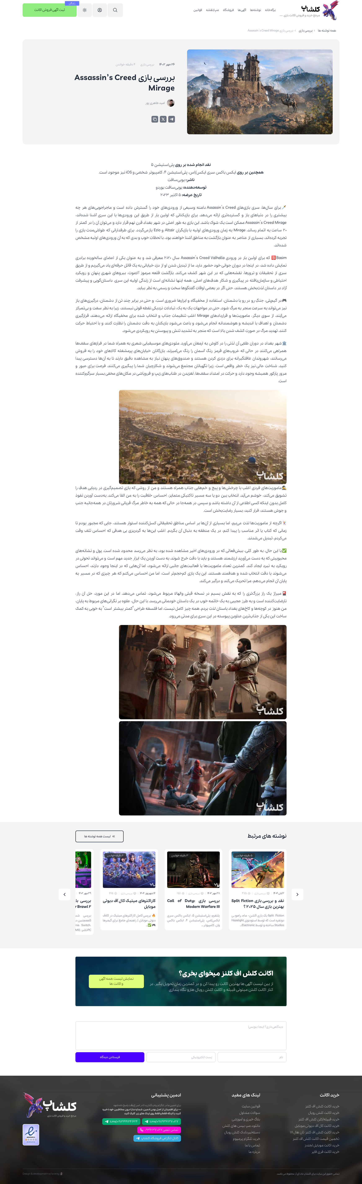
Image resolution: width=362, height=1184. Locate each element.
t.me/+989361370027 (164, 1121)
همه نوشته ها (327, 30)
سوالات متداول (249, 1112)
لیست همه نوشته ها (97, 836)
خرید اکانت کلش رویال (323, 1112)
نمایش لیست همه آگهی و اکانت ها (116, 981)
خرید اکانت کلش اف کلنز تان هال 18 (314, 1132)
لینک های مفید (246, 1095)
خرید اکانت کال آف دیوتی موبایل (317, 1125)
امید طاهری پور (155, 103)
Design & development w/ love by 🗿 (43, 1174)
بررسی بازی (306, 30)
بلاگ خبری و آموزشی (246, 1119)
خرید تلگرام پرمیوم (246, 1138)
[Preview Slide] (297, 894)
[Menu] (115, 10)
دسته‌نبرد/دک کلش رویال (242, 1132)
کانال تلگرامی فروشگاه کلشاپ (159, 1138)
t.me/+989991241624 (124, 1121)
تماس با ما (252, 1145)
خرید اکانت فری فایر (325, 1151)
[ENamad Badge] (31, 1134)
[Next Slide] (64, 894)
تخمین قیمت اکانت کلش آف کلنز (315, 1138)
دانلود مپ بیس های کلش (241, 1125)
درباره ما (254, 1151)
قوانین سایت (251, 1106)
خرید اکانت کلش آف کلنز (322, 1106)
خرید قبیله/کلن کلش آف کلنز (318, 1119)
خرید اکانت (329, 1095)
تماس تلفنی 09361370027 (161, 1130)
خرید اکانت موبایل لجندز (321, 1145)
